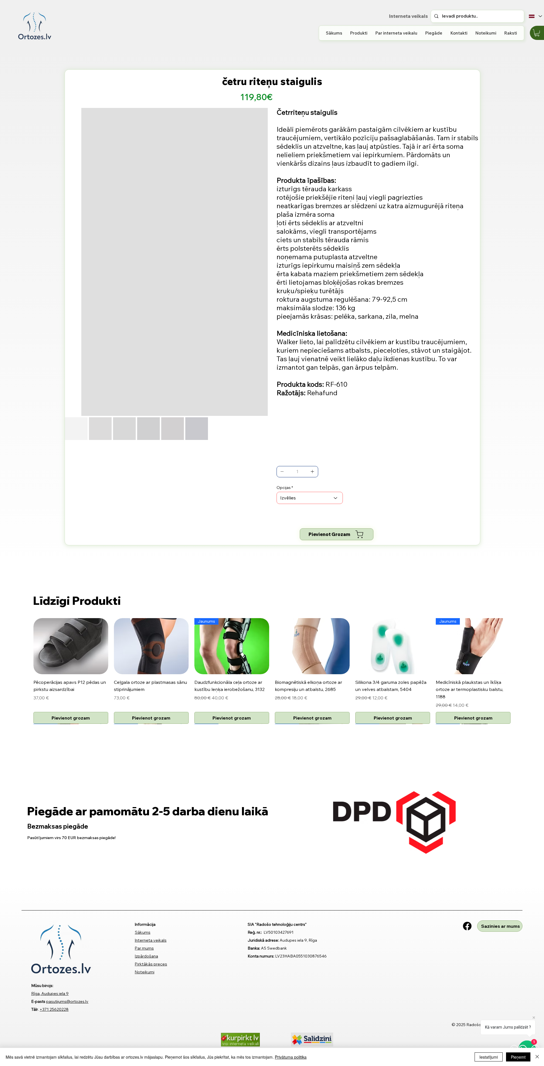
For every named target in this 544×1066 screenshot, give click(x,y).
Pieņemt (518, 1057)
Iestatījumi (488, 1057)
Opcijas (284, 488)
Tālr (34, 1002)
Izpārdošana (146, 949)
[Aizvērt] (537, 1056)
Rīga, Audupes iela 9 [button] (50, 986)
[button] (358, 33)
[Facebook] (467, 918)
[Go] (282, 471)
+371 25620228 (54, 1002)
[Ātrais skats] (70, 646)
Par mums (144, 940)
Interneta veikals (151, 932)
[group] (272, 667)
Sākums (142, 924)
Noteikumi (144, 964)
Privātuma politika (291, 1057)
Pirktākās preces (151, 956)
